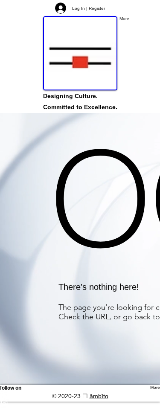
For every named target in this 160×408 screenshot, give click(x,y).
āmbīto (99, 396)
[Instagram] (80, 403)
